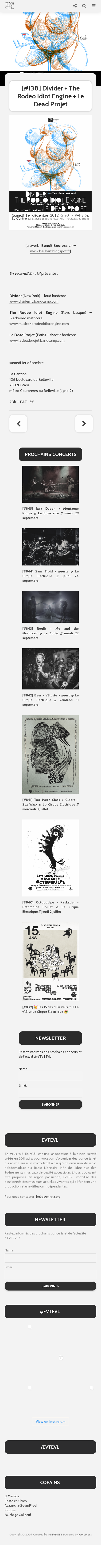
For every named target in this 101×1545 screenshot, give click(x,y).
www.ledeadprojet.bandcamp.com (37, 340)
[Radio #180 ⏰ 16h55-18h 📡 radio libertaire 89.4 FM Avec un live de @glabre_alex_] (19, 1337)
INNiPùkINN (55, 1534)
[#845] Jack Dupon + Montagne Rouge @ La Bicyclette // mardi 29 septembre (50, 513)
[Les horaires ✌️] (81, 1398)
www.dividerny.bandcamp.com (33, 301)
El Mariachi (12, 1496)
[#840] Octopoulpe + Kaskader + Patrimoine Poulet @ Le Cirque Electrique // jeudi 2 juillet (50, 907)
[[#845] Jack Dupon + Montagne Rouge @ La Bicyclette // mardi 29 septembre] (50, 484)
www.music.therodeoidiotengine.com (39, 323)
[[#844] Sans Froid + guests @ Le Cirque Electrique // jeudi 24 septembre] (50, 547)
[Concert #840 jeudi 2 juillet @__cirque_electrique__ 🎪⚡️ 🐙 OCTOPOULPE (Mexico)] (50, 1398)
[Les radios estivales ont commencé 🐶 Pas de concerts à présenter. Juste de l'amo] (19, 1368)
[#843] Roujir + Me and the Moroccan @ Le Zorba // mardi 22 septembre (50, 633)
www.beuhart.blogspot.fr (50, 251)
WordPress (85, 1534)
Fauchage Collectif (18, 1515)
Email (23, 1085)
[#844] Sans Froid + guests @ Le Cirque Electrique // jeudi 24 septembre (50, 576)
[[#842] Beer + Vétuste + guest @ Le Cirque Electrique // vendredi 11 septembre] (50, 668)
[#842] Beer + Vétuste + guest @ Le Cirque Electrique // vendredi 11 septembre (50, 700)
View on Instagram (50, 1421)
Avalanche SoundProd (21, 1505)
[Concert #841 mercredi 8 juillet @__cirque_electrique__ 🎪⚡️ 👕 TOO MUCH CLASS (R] (19, 1398)
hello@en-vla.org (48, 1196)
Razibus (10, 1510)
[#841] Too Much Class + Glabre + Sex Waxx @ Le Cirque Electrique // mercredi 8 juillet (50, 804)
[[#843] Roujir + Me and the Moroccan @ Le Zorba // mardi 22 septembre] (50, 606)
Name (23, 1069)
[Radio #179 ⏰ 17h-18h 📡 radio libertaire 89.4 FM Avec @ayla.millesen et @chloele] (50, 1337)
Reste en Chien (16, 1501)
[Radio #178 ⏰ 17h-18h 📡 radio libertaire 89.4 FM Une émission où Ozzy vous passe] (81, 1337)
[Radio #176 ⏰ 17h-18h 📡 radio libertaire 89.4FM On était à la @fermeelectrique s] (81, 1368)
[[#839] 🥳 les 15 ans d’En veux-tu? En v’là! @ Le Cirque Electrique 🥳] (50, 961)
